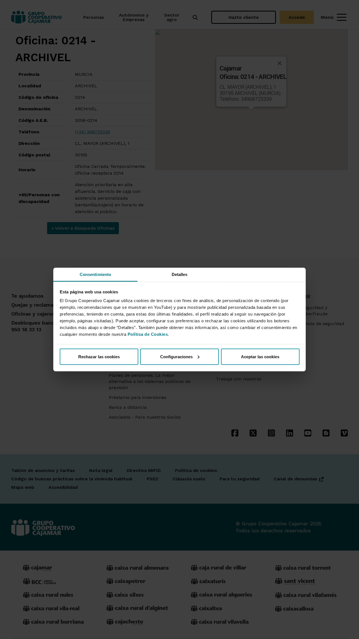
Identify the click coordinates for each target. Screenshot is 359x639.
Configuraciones (176, 356)
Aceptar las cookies (260, 356)
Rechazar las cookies (99, 356)
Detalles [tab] (180, 274)
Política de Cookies (148, 334)
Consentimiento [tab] (95, 274)
